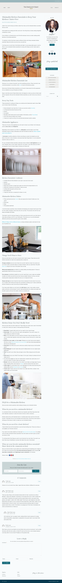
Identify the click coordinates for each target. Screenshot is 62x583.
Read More (52, 44)
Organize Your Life (13, 22)
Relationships (52, 84)
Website (31, 558)
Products (57, 7)
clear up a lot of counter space (29, 431)
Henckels (33, 108)
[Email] (13, 455)
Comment (4, 542)
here (20, 85)
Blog (52, 7)
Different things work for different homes (11, 222)
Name (4, 558)
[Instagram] (57, 1)
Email (17, 558)
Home (5, 7)
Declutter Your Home (6, 22)
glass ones (4, 266)
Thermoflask (34, 114)
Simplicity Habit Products (52, 68)
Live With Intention (52, 82)
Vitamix (22, 363)
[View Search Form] (60, 1)
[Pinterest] (59, 1)
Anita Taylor (8, 490)
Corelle (16, 199)
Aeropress (15, 367)
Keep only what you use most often (19, 342)
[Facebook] (55, 1)
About (9, 7)
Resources (4, 575)
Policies (18, 575)
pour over (21, 367)
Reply (39, 481)
